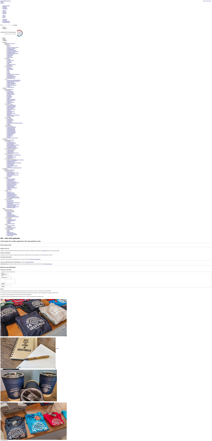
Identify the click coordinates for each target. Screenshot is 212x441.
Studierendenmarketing (11, 130)
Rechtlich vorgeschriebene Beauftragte (14, 80)
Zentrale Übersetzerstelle (11, 205)
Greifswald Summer (10, 186)
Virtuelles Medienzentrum (11, 83)
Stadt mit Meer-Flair (10, 211)
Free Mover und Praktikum (12, 181)
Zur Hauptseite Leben (8, 209)
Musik (8, 230)
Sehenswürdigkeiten (10, 214)
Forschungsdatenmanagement (12, 165)
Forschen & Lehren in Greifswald (13, 182)
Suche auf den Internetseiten (35, 259)
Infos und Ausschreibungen (12, 160)
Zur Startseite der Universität (10, 43)
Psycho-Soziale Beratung (11, 131)
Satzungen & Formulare (11, 64)
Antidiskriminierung (10, 87)
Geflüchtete (9, 188)
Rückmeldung (9, 112)
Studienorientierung (10, 93)
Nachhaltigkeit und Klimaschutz (12, 53)
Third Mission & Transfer (11, 146)
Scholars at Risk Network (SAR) (13, 174)
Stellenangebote (10, 55)
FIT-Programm (9, 175)
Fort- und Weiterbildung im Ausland (13, 197)
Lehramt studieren (10, 92)
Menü (4, 38)
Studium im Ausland (10, 192)
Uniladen (8, 222)
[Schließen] (0, 24)
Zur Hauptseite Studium (9, 89)
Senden (3, 286)
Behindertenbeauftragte (11, 132)
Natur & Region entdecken (11, 215)
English (1, 1)
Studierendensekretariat (11, 129)
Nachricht (3, 283)
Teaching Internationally (11, 195)
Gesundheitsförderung (11, 220)
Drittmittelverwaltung (11, 161)
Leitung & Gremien (10, 60)
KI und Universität (10, 54)
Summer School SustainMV (12, 187)
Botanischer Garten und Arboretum (13, 74)
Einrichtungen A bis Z (11, 77)
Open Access (9, 166)
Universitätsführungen (11, 223)
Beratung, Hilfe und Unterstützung (13, 81)
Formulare (9, 103)
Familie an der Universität (11, 219)
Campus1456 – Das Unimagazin (12, 51)
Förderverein (9, 56)
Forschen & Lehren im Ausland (12, 196)
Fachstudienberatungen (11, 128)
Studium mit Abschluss (11, 179)
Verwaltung (9, 61)
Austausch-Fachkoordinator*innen (13, 204)
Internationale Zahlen (10, 173)
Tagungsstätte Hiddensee (11, 76)
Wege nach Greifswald (11, 178)
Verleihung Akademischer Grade (12, 152)
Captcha (3, 284)
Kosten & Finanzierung (11, 99)
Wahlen (8, 63)
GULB (8, 71)
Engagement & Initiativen (11, 233)
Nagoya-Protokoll (10, 164)
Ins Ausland (9, 191)
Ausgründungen (10, 157)
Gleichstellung (9, 65)
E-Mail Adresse (4, 277)
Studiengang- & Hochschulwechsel (13, 115)
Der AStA (9, 136)
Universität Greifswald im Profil (12, 47)
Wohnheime (9, 226)
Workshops (9, 110)
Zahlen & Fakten (10, 57)
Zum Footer (9, 0)
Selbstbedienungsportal (11, 107)
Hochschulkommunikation (11, 50)
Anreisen (8, 98)
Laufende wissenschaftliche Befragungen (14, 167)
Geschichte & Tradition (11, 48)
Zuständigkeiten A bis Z (11, 78)
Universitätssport (10, 75)
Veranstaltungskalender (11, 52)
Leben (4, 208)
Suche (1, 25)
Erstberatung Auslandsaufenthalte (13, 206)
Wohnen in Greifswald (11, 100)
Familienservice (10, 134)
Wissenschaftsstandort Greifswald (13, 216)
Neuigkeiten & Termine (11, 207)
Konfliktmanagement (10, 82)
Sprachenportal (9, 198)
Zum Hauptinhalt (3, 0)
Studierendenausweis (10, 111)
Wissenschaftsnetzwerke (11, 145)
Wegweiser (5, 40)
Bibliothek (9, 67)
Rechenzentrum (10, 68)
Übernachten (9, 213)
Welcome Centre (10, 201)
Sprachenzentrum (10, 69)
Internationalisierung (10, 171)
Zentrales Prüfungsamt (11, 127)
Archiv (8, 72)
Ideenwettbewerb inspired (11, 156)
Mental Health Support (11, 185)
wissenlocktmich (10, 235)
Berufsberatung (9, 135)
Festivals (8, 231)
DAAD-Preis (9, 189)
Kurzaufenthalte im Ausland (12, 194)
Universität (5, 42)
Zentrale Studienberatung (11, 126)
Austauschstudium (10, 180)
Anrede (2, 273)
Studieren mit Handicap (11, 109)
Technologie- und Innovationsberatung (14, 154)
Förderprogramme (10, 151)
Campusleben (9, 218)
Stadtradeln (9, 221)
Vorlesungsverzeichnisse (11, 106)
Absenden (15, 25)
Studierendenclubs (10, 232)
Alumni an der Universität (11, 85)
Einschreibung (9, 96)
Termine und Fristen (10, 102)
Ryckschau (9, 45)
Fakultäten (9, 59)
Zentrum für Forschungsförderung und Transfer (15, 159)
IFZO (8, 70)
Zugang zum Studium (11, 94)
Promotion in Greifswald (11, 183)
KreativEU (9, 176)
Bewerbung (9, 95)
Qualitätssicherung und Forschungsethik (14, 162)
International (5, 168)
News (8, 46)
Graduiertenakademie (11, 149)
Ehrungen (8, 86)
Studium (4, 88)
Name (2, 275)
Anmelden (2, 2)
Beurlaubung (9, 114)
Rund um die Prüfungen (11, 105)
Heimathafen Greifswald (11, 227)
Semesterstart (9, 97)
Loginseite (44, 250)
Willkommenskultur (10, 49)
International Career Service (12, 184)
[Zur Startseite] (11, 36)
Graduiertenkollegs (10, 150)
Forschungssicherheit (10, 163)
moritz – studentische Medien (12, 234)
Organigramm (9, 62)
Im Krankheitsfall (10, 108)
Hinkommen (9, 212)
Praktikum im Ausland (11, 193)
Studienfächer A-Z (10, 91)
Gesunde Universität (10, 84)
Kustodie (8, 73)
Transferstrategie (10, 155)
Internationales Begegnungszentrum (13, 202)
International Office (10, 133)
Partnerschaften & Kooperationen (13, 172)
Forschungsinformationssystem (12, 147)
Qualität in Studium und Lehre (12, 137)
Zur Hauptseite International (10, 169)
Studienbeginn (9, 101)
